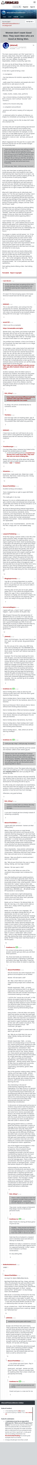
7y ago (12, 281)
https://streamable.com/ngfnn (13, 328)
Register (25, 7)
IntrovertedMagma (9, 607)
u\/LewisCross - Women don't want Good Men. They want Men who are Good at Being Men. (21, 454)
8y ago (11, 304)
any (19, 1411)
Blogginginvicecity (11, 578)
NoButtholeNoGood (9, 1264)
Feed (4, 17)
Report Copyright (16, 273)
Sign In (32, 7)
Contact (17, 463)
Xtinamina (6, 471)
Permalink (12, 48)
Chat (9, 17)
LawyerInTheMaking (9, 534)
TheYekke (8, 415)
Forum (16, 17)
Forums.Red (6, 22)
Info (22, 17)
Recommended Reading (12, 1435)
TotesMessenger (8, 446)
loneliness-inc (7, 689)
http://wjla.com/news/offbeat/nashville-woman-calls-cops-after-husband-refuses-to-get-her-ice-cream (19, 367)
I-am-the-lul (7, 281)
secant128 (6, 322)
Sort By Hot (29, 21)
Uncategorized (7, 25)
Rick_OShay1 (9, 393)
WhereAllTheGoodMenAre (16, 13)
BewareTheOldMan (9, 486)
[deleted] (13, 45)
